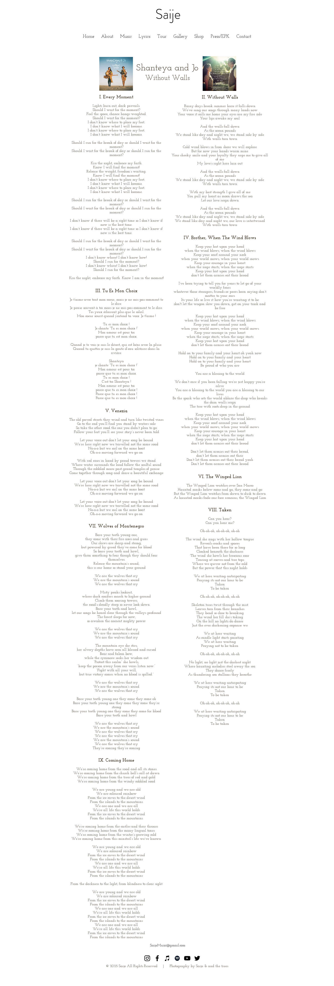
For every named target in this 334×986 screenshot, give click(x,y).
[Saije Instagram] (147, 958)
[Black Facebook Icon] (157, 958)
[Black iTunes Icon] (167, 958)
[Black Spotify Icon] (177, 958)
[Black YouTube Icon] (187, 958)
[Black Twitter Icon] (197, 958)
